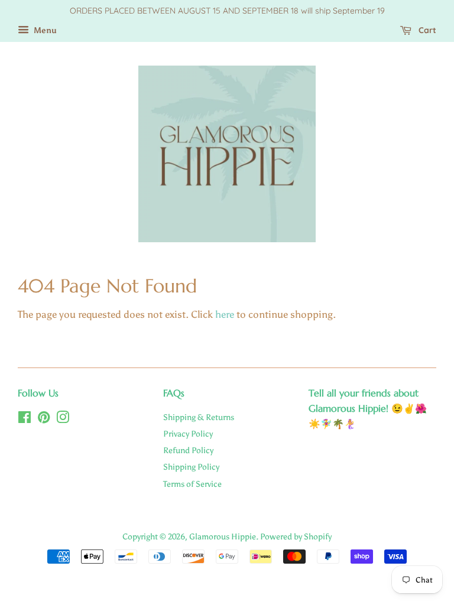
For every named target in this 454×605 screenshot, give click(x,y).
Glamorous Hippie (222, 536)
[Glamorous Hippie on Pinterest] (43, 419)
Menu (44, 30)
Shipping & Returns (198, 417)
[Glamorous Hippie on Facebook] (24, 419)
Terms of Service (192, 484)
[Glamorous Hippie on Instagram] (62, 419)
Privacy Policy (188, 433)
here (224, 314)
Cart (426, 30)
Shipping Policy (191, 466)
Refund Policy (188, 450)
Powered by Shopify (296, 536)
